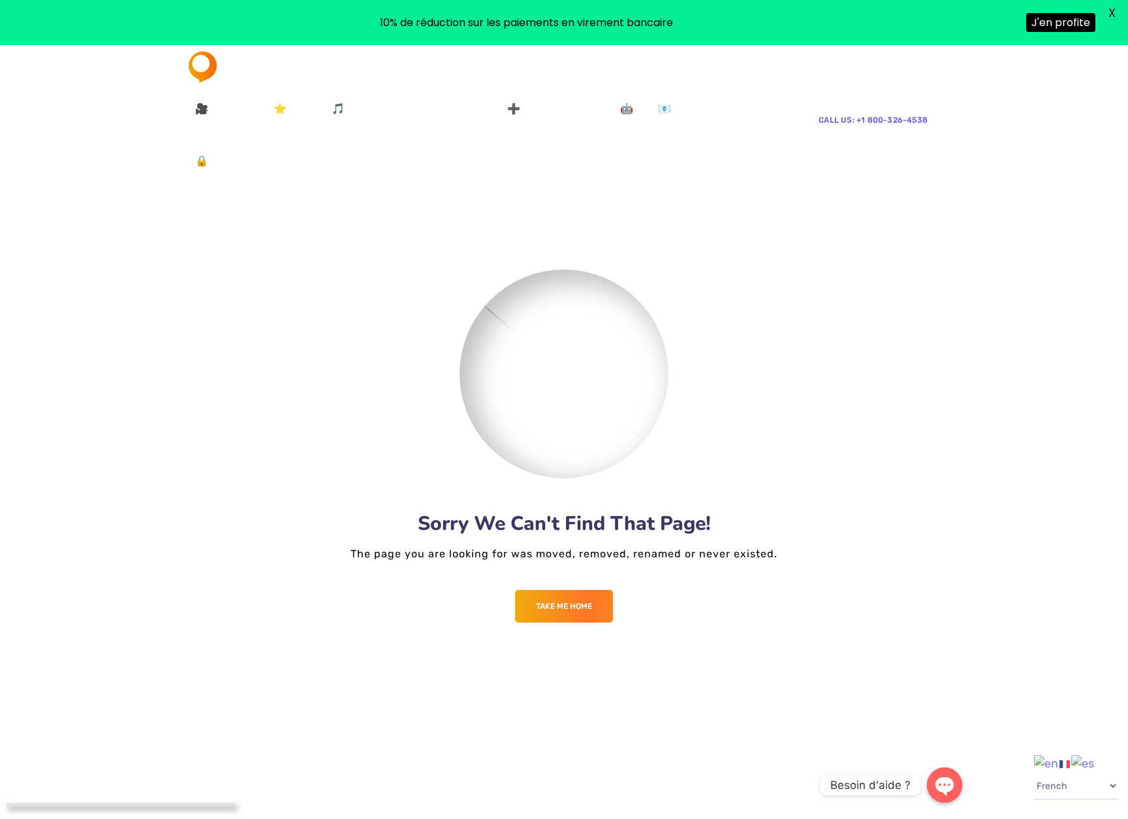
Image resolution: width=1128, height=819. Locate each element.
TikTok (418, 108)
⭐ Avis (292, 108)
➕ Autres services (553, 108)
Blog (295, 161)
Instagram (470, 108)
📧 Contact (685, 108)
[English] (1046, 763)
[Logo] (237, 67)
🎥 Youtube (223, 108)
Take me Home (564, 606)
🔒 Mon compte (233, 161)
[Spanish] (1083, 763)
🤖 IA (633, 108)
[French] (1065, 763)
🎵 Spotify (357, 108)
